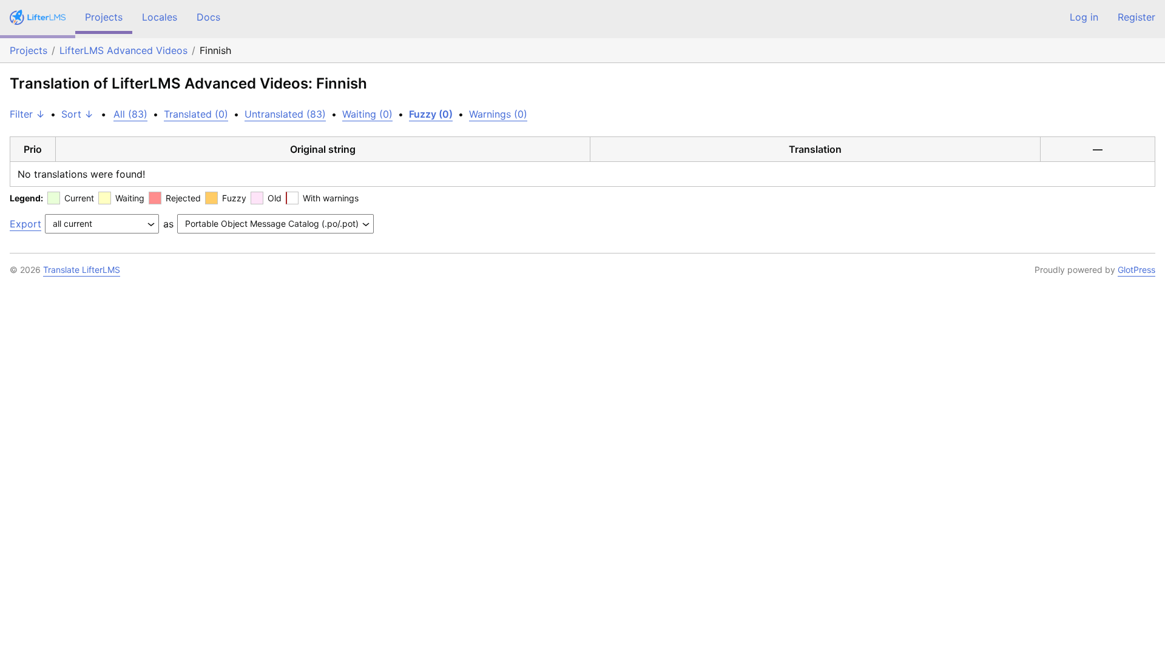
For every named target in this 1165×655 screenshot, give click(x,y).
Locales (159, 17)
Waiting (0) (367, 114)
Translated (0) (196, 114)
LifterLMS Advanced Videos (123, 50)
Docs (208, 17)
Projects (104, 17)
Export (25, 224)
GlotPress (1136, 269)
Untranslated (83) (285, 114)
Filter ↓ (27, 114)
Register (1136, 17)
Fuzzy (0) (431, 114)
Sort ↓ (77, 114)
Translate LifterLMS (81, 269)
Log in (1084, 17)
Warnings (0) (498, 114)
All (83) (130, 114)
